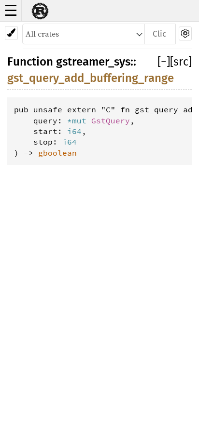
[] (163, 61)
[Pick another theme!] (11, 33)
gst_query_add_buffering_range (90, 78)
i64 (74, 131)
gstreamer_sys (93, 61)
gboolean (57, 153)
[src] (181, 61)
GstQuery (110, 120)
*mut (79, 120)
